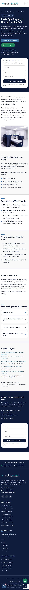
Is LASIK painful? (14, 312)
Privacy (19, 84)
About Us (4, 571)
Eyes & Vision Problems (8, 508)
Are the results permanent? (14, 327)
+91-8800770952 (8, 490)
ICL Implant (5, 548)
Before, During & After (8, 517)
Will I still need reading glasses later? (14, 334)
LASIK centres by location (8, 384)
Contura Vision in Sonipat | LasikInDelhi (11, 366)
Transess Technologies (8, 585)
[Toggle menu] (26, 3)
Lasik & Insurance (6, 559)
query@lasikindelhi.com (9, 492)
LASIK (3, 542)
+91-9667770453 (8, 418)
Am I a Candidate (6, 506)
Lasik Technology (6, 514)
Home (2, 11)
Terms (23, 84)
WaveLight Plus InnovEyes (9, 534)
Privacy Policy (10, 578)
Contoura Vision (6, 537)
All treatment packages (13, 382)
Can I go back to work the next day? (14, 319)
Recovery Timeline (7, 520)
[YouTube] (10, 496)
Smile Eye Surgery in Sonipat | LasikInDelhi (12, 364)
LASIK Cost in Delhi (7, 565)
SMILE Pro (4, 545)
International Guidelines (8, 525)
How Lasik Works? (7, 511)
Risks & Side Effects (7, 522)
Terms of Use (19, 578)
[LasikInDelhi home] (10, 3)
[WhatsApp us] (25, 580)
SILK (3, 539)
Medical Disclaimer (14, 581)
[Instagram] (6, 496)
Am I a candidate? (21, 384)
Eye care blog (4, 386)
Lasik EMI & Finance (7, 562)
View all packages (7, 551)
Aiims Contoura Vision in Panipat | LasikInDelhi (13, 361)
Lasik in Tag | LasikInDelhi (7, 369)
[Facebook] (2, 496)
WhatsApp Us (9, 45)
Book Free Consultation (10, 40)
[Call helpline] (25, 586)
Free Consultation (7, 568)
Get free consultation (15, 81)
